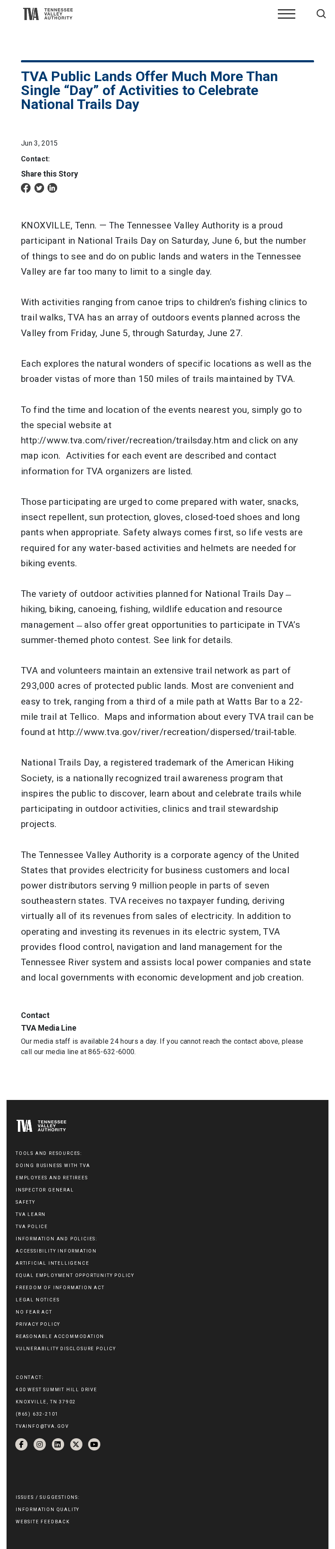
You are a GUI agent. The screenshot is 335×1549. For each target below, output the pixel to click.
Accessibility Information (56, 1251)
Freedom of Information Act (60, 1287)
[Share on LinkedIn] (52, 187)
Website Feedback (43, 1521)
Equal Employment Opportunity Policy (75, 1275)
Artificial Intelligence (52, 1263)
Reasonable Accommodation (60, 1336)
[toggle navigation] (286, 14)
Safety (25, 1202)
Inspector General (45, 1190)
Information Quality (47, 1509)
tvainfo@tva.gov (42, 1426)
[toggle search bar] (321, 13)
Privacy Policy (38, 1324)
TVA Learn (31, 1214)
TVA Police (32, 1226)
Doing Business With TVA (53, 1165)
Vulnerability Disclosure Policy (66, 1348)
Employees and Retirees (52, 1177)
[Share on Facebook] (26, 187)
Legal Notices (37, 1299)
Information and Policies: (56, 1238)
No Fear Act (34, 1312)
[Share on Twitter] (39, 187)
